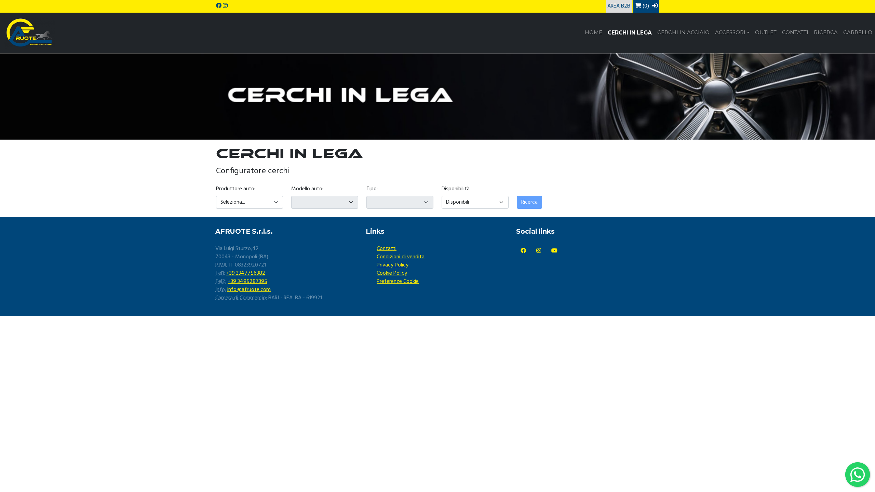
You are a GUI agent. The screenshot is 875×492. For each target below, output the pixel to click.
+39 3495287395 (247, 281)
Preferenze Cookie (398, 281)
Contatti (795, 32)
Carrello (857, 32)
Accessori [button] (730, 32)
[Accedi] (655, 6)
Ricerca (826, 32)
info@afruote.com (249, 289)
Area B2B (618, 6)
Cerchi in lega (630, 32)
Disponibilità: (456, 189)
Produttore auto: (235, 189)
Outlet (766, 32)
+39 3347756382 (245, 273)
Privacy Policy (392, 265)
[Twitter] (539, 251)
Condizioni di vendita (401, 256)
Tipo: (372, 189)
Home (593, 32)
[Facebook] (523, 251)
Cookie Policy (392, 273)
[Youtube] (554, 251)
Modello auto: (307, 189)
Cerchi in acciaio (683, 32)
